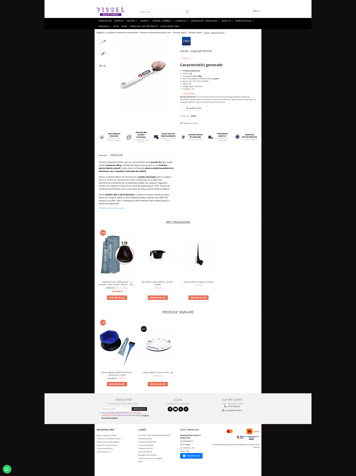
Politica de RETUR (145, 448)
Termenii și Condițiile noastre (109, 438)
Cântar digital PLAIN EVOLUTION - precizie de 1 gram (117, 373)
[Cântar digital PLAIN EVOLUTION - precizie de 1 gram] (117, 344)
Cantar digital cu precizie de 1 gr (158, 372)
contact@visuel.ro (234, 410)
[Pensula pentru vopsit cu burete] (198, 254)
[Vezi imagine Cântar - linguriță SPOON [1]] (102, 54)
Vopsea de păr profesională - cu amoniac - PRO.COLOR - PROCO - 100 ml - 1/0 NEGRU (117, 283)
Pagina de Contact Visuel (107, 445)
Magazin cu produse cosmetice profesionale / (118, 32)
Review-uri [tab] (116, 155)
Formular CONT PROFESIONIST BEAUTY (154, 435)
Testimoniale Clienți (105, 448)
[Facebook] (170, 409)
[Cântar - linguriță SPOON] (143, 75)
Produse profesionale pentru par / (156, 32)
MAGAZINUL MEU (105, 429)
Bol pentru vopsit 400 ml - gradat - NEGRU (158, 283)
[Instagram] (186, 409)
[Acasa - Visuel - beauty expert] (110, 12)
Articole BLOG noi (104, 452)
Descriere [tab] (103, 155)
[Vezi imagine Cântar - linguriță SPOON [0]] (102, 42)
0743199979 (233, 406)
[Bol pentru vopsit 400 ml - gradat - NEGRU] (158, 254)
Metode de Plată (145, 438)
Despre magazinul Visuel (107, 435)
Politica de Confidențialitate (108, 442)
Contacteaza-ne (193, 456)
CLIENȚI (142, 429)
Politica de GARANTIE (147, 442)
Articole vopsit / (180, 32)
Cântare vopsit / (196, 32)
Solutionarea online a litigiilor (150, 458)
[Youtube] (175, 409)
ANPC (140, 461)
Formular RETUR (145, 452)
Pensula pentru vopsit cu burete (199, 282)
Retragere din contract (147, 455)
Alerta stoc (195, 108)
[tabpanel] (143, 75)
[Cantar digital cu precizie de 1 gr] (158, 344)
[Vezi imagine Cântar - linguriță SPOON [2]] (102, 65)
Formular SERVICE (145, 445)
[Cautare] (187, 11)
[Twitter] (180, 409)
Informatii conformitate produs (112, 208)
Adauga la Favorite (190, 123)
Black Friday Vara (170, 26)
